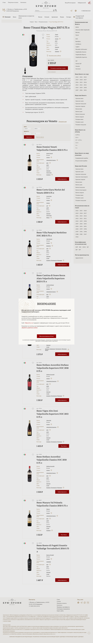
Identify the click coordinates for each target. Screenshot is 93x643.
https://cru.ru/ (29, 323)
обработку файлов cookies (29, 328)
